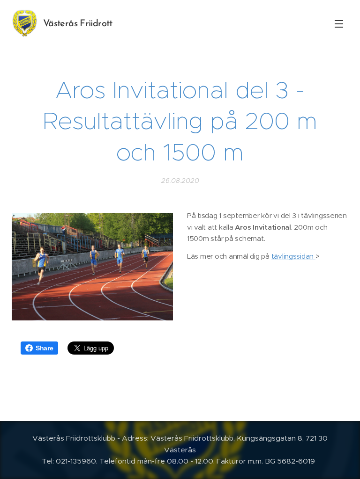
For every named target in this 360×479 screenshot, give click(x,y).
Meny (339, 23)
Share (44, 348)
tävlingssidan (293, 256)
